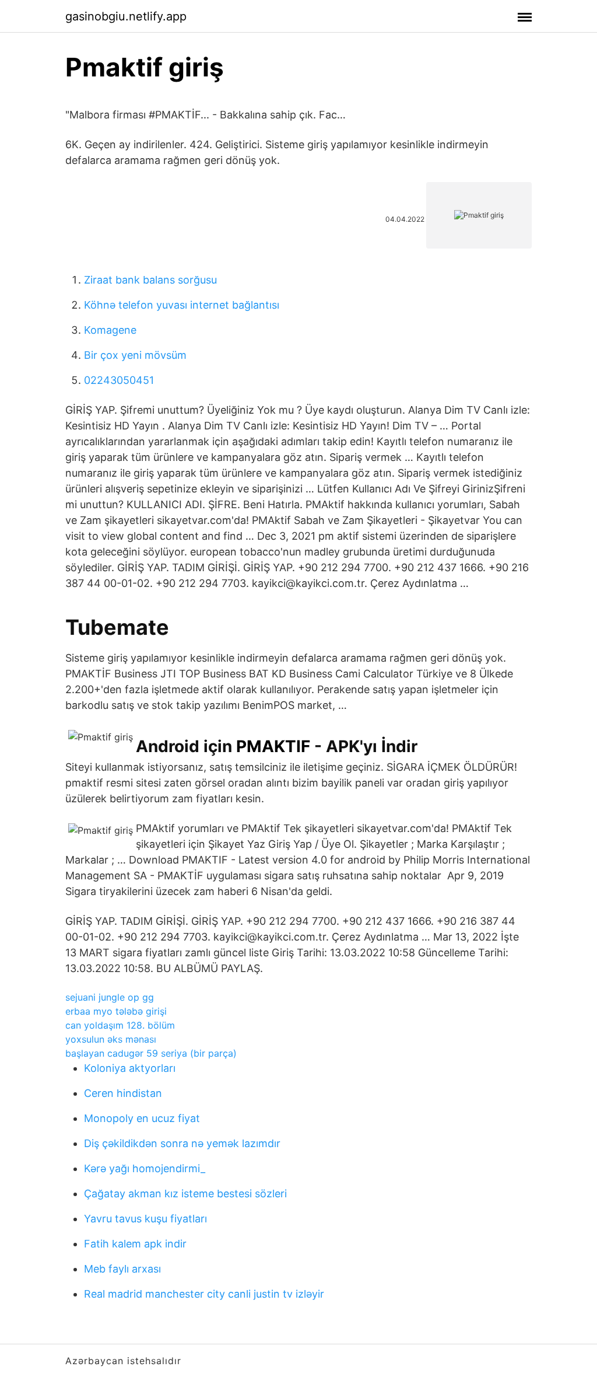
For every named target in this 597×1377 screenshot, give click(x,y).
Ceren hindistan (123, 1093)
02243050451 (119, 380)
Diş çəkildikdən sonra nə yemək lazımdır (182, 1143)
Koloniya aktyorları (129, 1068)
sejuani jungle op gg (109, 997)
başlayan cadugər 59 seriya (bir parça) (151, 1053)
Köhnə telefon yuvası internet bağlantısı (181, 305)
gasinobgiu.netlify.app (126, 16)
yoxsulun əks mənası (110, 1039)
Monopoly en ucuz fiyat (142, 1118)
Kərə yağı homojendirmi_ (144, 1168)
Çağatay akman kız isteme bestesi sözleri (185, 1193)
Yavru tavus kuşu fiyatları (145, 1218)
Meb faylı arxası (122, 1269)
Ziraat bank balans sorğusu (150, 280)
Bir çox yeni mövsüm (135, 355)
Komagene (110, 330)
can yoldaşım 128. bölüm (120, 1025)
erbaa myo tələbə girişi (116, 1011)
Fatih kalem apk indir (135, 1244)
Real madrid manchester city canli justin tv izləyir (204, 1294)
